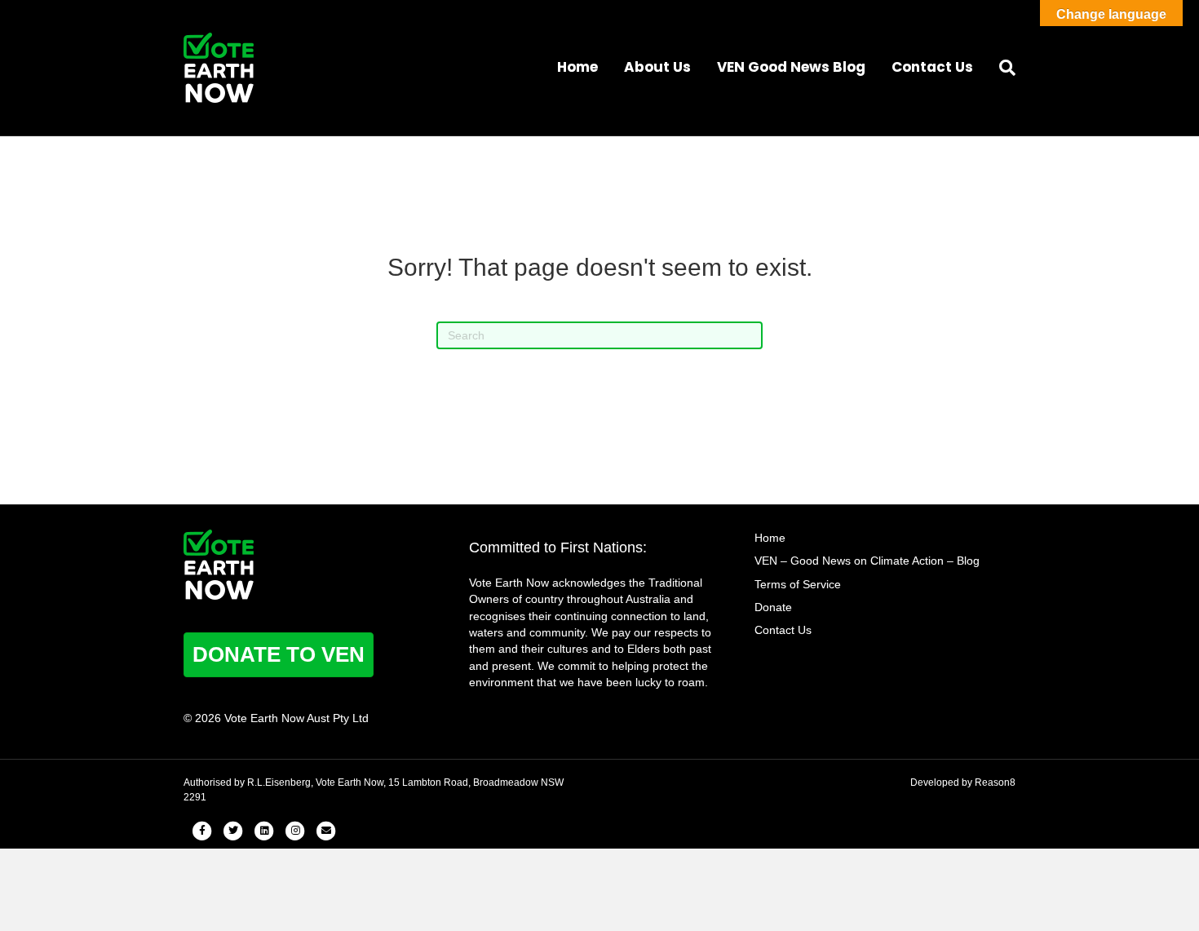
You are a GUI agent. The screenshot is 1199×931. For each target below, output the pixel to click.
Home (577, 67)
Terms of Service (797, 584)
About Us (657, 67)
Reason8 (995, 782)
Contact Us (932, 67)
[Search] (1000, 67)
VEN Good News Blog (791, 67)
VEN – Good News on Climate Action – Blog (867, 560)
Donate (773, 607)
